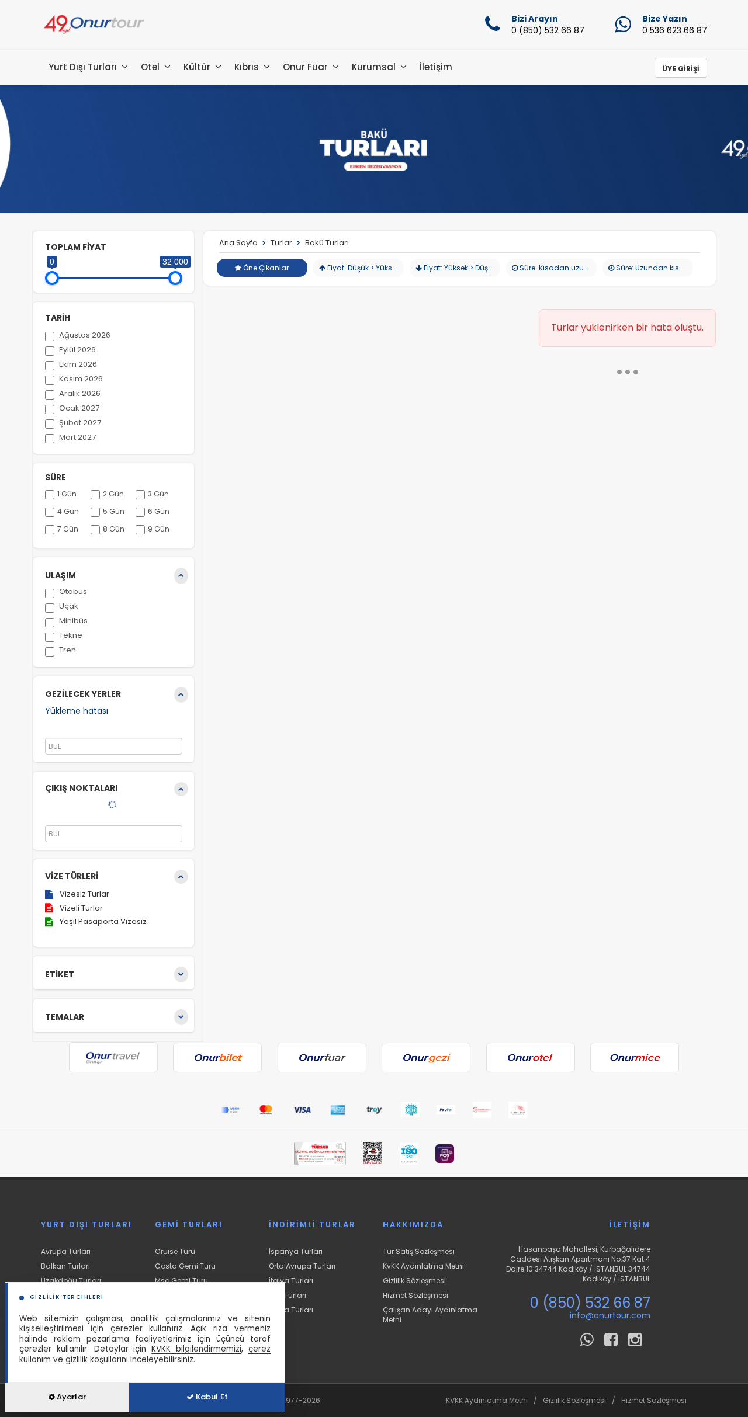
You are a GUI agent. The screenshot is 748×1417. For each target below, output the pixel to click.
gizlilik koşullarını (96, 1359)
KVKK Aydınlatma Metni (487, 1400)
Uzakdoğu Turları (71, 1281)
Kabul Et (211, 1396)
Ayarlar (70, 1396)
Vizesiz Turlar (84, 893)
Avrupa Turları (66, 1251)
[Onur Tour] (93, 24)
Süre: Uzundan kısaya (653, 268)
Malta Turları (291, 1310)
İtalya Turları (291, 1281)
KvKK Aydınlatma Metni (423, 1266)
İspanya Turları (296, 1251)
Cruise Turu (175, 1251)
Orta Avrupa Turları (302, 1266)
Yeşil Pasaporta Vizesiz (103, 921)
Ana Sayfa (238, 242)
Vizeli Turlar (81, 908)
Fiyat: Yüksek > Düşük (459, 268)
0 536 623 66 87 (674, 30)
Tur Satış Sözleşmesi (419, 1251)
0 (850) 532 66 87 (547, 30)
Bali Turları (287, 1295)
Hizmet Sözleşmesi (415, 1295)
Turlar (281, 242)
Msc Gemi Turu (181, 1281)
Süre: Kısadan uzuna (556, 268)
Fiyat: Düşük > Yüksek (362, 268)
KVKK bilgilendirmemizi (196, 1349)
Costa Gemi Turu (185, 1266)
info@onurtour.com (610, 1315)
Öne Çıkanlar (265, 268)
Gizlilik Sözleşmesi (414, 1281)
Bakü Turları (327, 242)
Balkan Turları (65, 1266)
